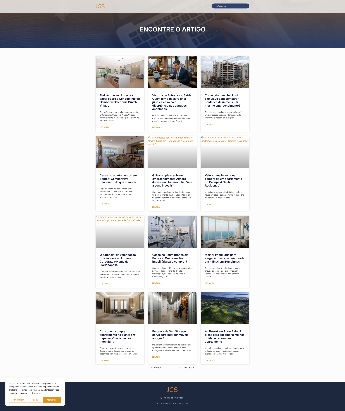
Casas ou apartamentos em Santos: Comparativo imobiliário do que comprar (118, 179)
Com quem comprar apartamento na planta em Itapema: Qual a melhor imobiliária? (117, 336)
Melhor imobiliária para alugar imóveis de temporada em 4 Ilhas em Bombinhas (224, 258)
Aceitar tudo (52, 400)
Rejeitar (35, 400)
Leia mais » (104, 127)
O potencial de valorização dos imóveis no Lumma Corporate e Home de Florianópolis (118, 260)
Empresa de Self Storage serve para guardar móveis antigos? (170, 335)
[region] (35, 391)
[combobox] (230, 5)
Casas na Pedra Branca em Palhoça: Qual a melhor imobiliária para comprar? (170, 258)
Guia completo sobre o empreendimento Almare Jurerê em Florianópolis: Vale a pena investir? (172, 180)
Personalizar (18, 400)
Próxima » (189, 367)
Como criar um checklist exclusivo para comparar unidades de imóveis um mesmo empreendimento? (222, 100)
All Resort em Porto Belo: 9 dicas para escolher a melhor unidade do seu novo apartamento (224, 336)
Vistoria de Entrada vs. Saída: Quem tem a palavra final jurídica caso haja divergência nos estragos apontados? (172, 102)
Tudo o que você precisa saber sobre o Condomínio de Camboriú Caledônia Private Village (120, 100)
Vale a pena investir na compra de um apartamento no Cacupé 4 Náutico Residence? (223, 180)
